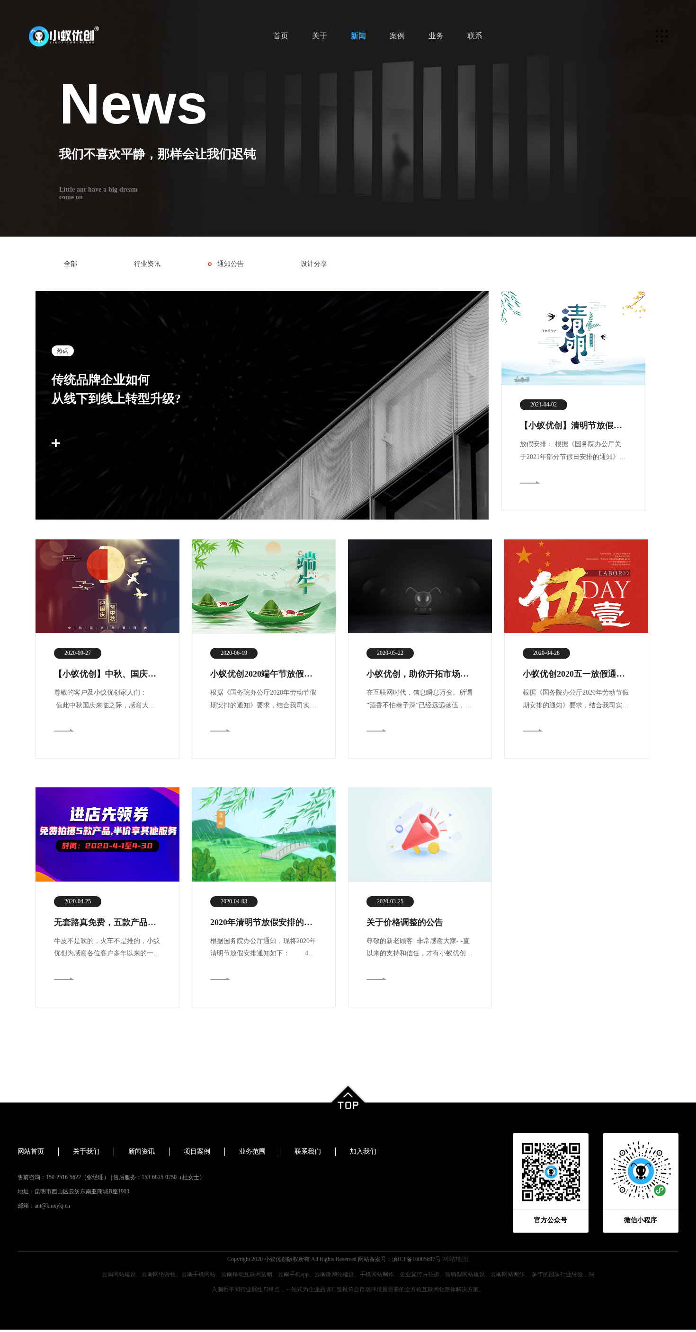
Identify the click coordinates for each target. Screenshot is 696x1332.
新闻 (358, 36)
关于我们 (86, 1151)
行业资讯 (147, 263)
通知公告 (230, 263)
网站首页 (31, 1151)
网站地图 (455, 1258)
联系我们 (307, 1151)
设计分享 (314, 263)
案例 (397, 36)
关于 (319, 36)
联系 (474, 36)
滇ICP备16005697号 (416, 1259)
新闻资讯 (141, 1151)
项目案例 (197, 1151)
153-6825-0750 (159, 1177)
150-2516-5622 (63, 1177)
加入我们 (363, 1151)
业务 (436, 36)
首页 (280, 36)
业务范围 (252, 1151)
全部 (70, 263)
